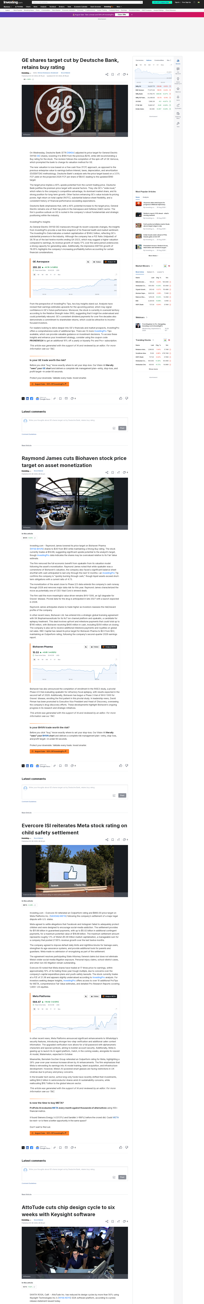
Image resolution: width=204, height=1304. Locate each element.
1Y (50, 274)
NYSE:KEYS (64, 1298)
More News (153, 256)
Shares (169, 60)
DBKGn (70, 152)
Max (59, 274)
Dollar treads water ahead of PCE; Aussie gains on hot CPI (155, 236)
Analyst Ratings (159, 10)
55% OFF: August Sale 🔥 (162, 2)
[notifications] (194, 2)
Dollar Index (140, 109)
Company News (114, 10)
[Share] (106, 74)
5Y (54, 274)
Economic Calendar (80, 7)
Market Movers (143, 266)
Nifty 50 (138, 86)
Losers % (160, 272)
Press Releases (171, 10)
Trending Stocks (143, 340)
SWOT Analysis (147, 10)
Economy (80, 10)
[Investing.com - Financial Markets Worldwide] (13, 2)
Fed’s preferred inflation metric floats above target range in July (156, 225)
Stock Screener (95, 7)
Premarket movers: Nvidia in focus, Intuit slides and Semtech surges (155, 246)
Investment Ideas (134, 10)
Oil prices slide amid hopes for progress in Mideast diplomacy (154, 203)
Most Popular (18, 10)
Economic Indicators (68, 10)
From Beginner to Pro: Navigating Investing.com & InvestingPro (154, 325)
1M (42, 274)
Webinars (140, 317)
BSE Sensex (140, 90)
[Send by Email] (66, 398)
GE (38, 156)
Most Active (140, 272)
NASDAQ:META (58, 916)
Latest (7, 10)
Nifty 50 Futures (141, 98)
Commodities (46, 10)
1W (38, 274)
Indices (148, 60)
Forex (38, 10)
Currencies (139, 60)
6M (47, 274)
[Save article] (112, 74)
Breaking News (29, 10)
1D (34, 274)
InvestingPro (100, 331)
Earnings (124, 10)
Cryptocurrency (90, 10)
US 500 (138, 101)
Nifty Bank (139, 94)
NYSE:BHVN (37, 549)
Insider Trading (102, 10)
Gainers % (150, 272)
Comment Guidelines (29, 434)
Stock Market (56, 10)
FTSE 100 (139, 105)
